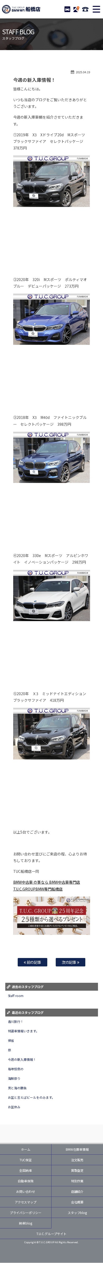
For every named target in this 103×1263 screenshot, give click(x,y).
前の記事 (33, 962)
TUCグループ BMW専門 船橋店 (21, 9)
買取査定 (77, 1170)
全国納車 (25, 1170)
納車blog (25, 1223)
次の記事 (69, 962)
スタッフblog (77, 1212)
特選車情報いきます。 (23, 1031)
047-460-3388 (85, 9)
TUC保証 (26, 1160)
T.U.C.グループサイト (51, 1233)
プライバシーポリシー (25, 1212)
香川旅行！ (16, 1021)
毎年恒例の (16, 1069)
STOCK (67, 9)
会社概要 (77, 1202)
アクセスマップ (26, 1202)
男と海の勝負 (17, 1088)
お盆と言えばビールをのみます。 (31, 1097)
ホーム (25, 1149)
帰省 (11, 1040)
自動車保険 (26, 1181)
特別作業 (77, 1181)
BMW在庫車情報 (77, 1149)
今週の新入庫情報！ (22, 1059)
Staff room (16, 995)
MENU (96, 9)
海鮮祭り (14, 1078)
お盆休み (14, 1107)
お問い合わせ (25, 1191)
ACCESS (76, 9)
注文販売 (77, 1160)
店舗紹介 (77, 1191)
